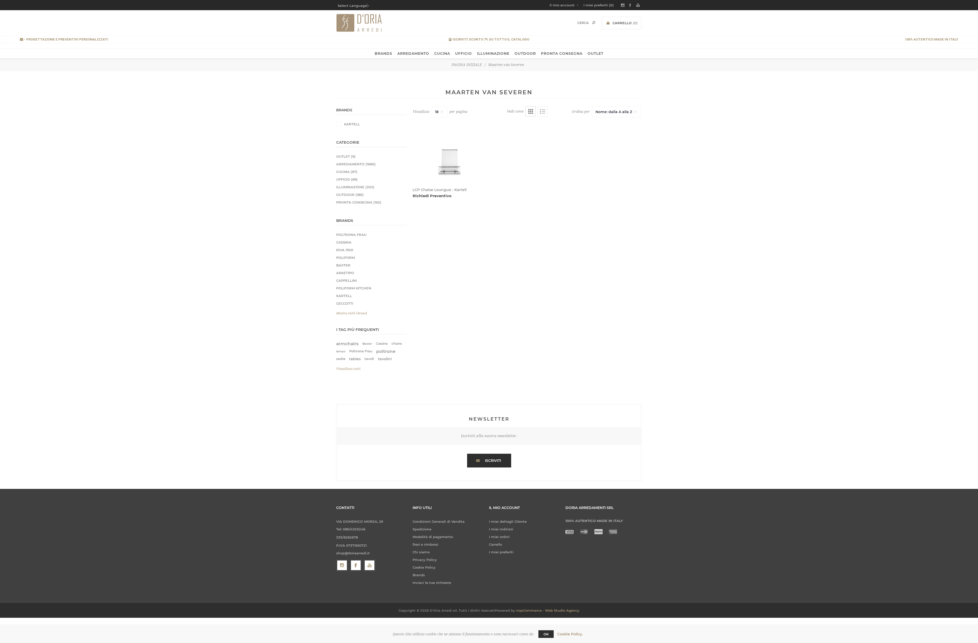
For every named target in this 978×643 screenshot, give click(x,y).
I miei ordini (499, 537)
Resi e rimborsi (425, 544)
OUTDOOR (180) (350, 195)
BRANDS (383, 53)
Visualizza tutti (348, 369)
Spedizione (422, 529)
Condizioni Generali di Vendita (439, 521)
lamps (340, 351)
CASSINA (343, 242)
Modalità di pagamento (433, 537)
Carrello (495, 544)
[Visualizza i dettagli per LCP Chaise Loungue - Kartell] (449, 152)
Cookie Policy (424, 567)
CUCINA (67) (346, 172)
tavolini (385, 359)
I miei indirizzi (501, 529)
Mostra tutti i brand (351, 313)
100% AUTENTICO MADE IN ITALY (931, 39)
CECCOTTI (344, 303)
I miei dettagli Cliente (508, 521)
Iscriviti (493, 460)
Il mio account (562, 5)
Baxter (367, 343)
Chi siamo (421, 552)
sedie (340, 359)
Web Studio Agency (562, 610)
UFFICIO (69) (347, 179)
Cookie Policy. (570, 634)
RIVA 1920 (344, 250)
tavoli (369, 359)
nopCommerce (529, 610)
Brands (419, 575)
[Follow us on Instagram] (342, 565)
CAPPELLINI (346, 280)
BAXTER (343, 265)
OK (546, 634)
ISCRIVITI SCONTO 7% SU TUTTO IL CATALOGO (490, 39)
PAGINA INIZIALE (467, 65)
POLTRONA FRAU (351, 235)
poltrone (386, 351)
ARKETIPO (345, 273)
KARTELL (352, 124)
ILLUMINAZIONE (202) (355, 187)
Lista (542, 111)
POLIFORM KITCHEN (353, 288)
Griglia (530, 111)
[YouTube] (369, 565)
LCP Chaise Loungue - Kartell (440, 189)
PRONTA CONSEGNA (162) (358, 202)
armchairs (347, 343)
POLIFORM (345, 258)
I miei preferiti (501, 552)
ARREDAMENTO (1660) (356, 164)
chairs (396, 343)
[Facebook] (356, 565)
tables (355, 359)
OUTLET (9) (346, 156)
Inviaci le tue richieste (432, 583)
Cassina (382, 343)
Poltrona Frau (360, 351)
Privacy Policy (425, 560)
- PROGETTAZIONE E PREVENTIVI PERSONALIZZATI (65, 39)
